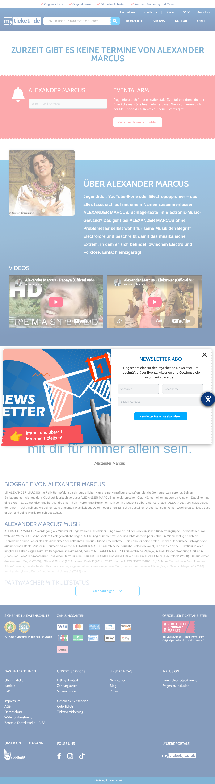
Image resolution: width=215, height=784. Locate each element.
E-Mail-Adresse (130, 401)
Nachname (171, 389)
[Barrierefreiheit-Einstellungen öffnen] (208, 399)
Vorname (126, 389)
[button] (160, 416)
